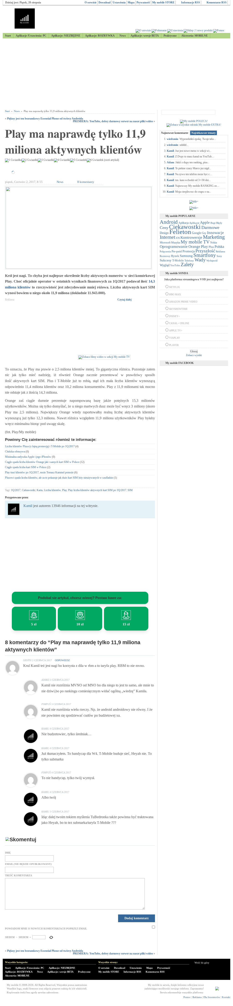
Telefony (189, 260)
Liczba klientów (52, 490)
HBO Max (175, 294)
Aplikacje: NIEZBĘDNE (65, 35)
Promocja (188, 251)
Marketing (214, 237)
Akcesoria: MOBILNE (194, 35)
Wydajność (212, 260)
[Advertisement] (116, 74)
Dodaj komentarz (136, 918)
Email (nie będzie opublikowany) (28, 864)
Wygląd (165, 265)
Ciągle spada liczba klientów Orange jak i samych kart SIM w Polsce (42, 462)
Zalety (187, 264)
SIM (130, 490)
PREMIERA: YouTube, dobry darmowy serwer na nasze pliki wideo (113, 121)
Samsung (186, 256)
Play (64, 490)
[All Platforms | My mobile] (217, 989)
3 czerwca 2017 (60, 679)
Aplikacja (183, 222)
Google (196, 233)
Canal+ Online (179, 323)
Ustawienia (119, 2)
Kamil (27, 506)
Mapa (131, 2)
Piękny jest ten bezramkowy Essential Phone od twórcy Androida (45, 118)
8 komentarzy (85, 182)
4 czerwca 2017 (59, 728)
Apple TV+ (175, 330)
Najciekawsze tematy (203, 132)
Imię (8, 853)
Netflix (174, 287)
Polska (219, 246)
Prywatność (143, 2)
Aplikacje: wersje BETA (145, 35)
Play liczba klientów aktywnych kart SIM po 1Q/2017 (97, 490)
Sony (219, 256)
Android (169, 222)
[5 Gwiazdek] (78, 160)
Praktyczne (170, 35)
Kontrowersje (191, 237)
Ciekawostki (28, 490)
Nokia (213, 242)
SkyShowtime (178, 309)
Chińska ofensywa (15, 451)
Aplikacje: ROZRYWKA (100, 35)
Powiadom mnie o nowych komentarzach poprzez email (46, 928)
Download (105, 2)
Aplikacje (194, 222)
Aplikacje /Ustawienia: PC (31, 35)
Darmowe (210, 227)
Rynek (175, 256)
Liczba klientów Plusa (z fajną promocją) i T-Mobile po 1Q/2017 (40, 446)
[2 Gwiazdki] (30, 160)
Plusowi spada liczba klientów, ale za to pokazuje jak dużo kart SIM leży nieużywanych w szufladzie (59, 477)
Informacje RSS (190, 2)
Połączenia (165, 251)
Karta (40, 490)
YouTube (175, 265)
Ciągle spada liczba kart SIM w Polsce (25, 467)
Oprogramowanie (174, 246)
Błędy (219, 222)
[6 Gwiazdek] (95, 160)
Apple (205, 222)
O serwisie (90, 2)
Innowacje (215, 233)
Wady (200, 260)
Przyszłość (205, 250)
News (122, 35)
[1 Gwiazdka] (13, 160)
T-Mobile (178, 260)
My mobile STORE (163, 2)
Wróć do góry (202, 962)
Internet (167, 237)
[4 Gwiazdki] (62, 160)
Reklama (220, 251)
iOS (178, 238)
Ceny (164, 227)
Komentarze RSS (217, 2)
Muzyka (175, 242)
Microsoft (165, 242)
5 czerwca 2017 (59, 811)
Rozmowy (165, 256)
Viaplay (174, 337)
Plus (211, 246)
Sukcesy (166, 260)
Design (164, 233)
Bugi (212, 223)
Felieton (180, 231)
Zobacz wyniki (194, 355)
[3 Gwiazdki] (46, 160)
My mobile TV (195, 242)
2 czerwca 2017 (42, 660)
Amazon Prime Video (183, 301)
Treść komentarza (18, 875)
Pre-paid (177, 251)
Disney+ (174, 316)
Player (174, 345)
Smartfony (204, 255)
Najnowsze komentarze (174, 132)
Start (8, 35)
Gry (204, 233)
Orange (194, 246)
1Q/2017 (15, 490)
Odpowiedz (62, 660)
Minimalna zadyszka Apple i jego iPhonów (28, 456)
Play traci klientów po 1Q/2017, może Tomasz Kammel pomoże (39, 472)
